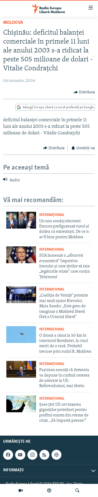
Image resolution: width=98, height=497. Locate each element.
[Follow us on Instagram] (32, 455)
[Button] (84, 92)
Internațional (52, 215)
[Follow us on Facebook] (8, 455)
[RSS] (44, 455)
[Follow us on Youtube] (20, 455)
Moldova (13, 22)
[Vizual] (20, 490)
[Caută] (77, 490)
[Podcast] (49, 490)
